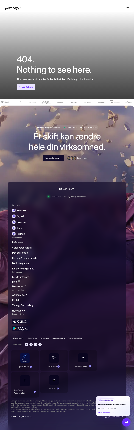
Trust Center (32, 338)
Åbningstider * (19, 295)
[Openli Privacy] (31, 367)
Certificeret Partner (22, 247)
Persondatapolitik (58, 338)
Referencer (18, 242)
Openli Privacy (23, 367)
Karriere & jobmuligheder (25, 258)
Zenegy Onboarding (22, 305)
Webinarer (19, 286)
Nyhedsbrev (18, 310)
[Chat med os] (126, 422)
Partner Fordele (20, 253)
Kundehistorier (21, 276)
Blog (16, 281)
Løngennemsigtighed (23, 268)
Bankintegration (20, 263)
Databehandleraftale (75, 338)
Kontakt (16, 300)
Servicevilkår (44, 338)
